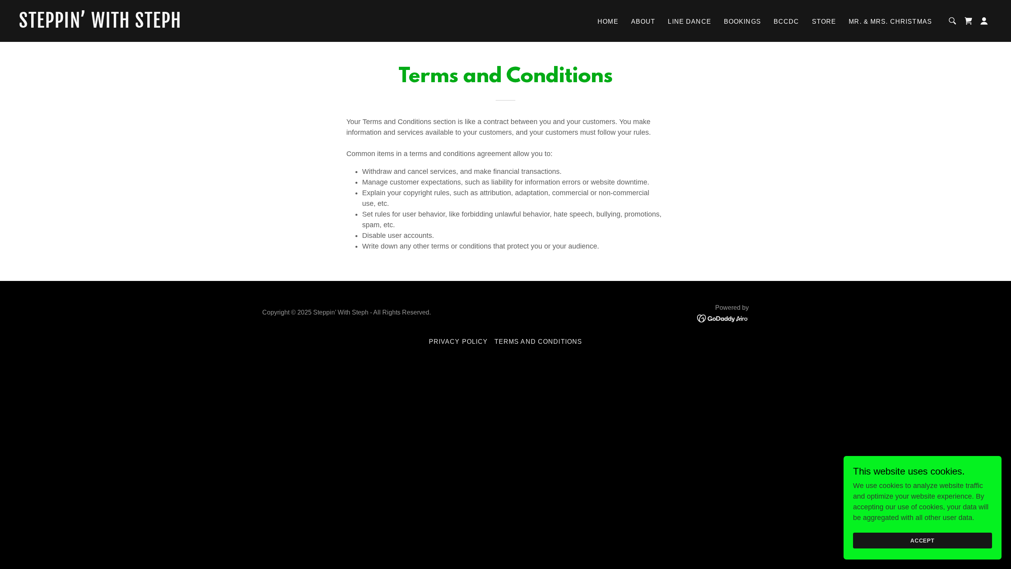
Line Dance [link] (689, 21)
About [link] (643, 21)
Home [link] (608, 21)
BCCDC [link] (786, 21)
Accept (922, 540)
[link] (155, 25)
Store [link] (824, 21)
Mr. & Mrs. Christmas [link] (890, 21)
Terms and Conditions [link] (538, 341)
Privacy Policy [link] (458, 341)
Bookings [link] (742, 21)
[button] (984, 21)
